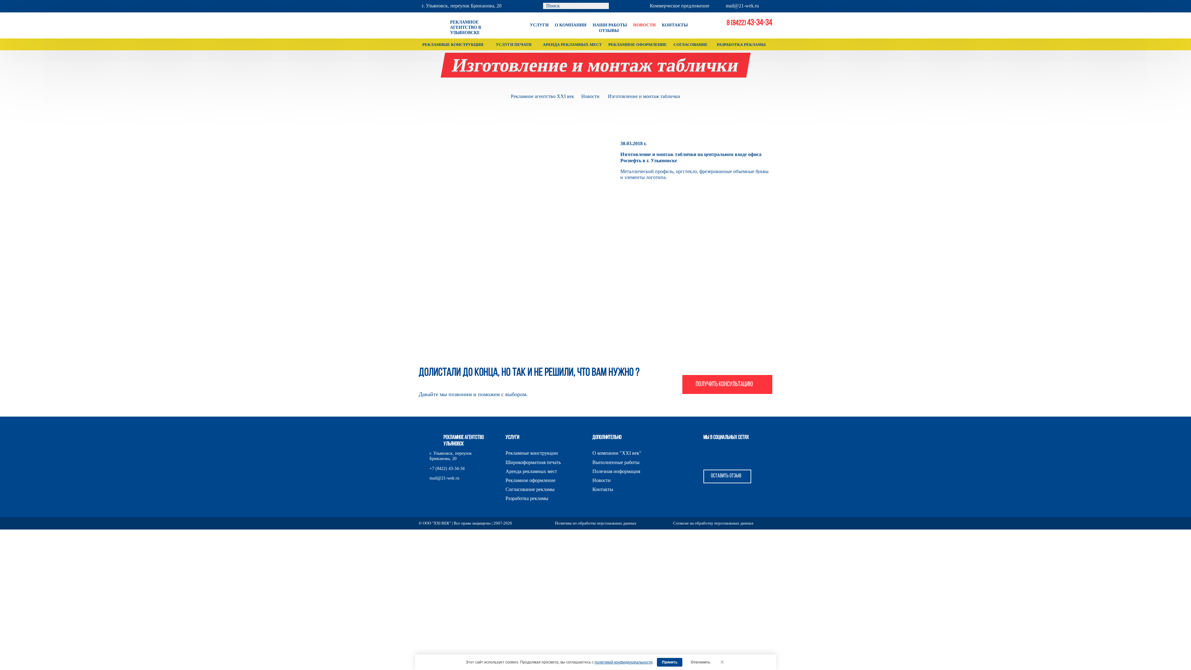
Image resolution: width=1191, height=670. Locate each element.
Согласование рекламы (530, 489)
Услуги (539, 25)
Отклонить (700, 662)
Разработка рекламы (741, 44)
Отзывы (609, 31)
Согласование (691, 44)
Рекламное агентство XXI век (542, 96)
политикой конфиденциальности (624, 662)
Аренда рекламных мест (572, 44)
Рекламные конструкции (453, 44)
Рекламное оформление (637, 44)
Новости (644, 25)
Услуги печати (514, 44)
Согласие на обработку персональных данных (713, 523)
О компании (571, 25)
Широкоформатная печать (533, 462)
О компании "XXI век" (616, 453)
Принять (669, 662)
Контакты (675, 25)
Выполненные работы (616, 462)
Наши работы (610, 25)
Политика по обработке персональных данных (595, 523)
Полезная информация (616, 471)
